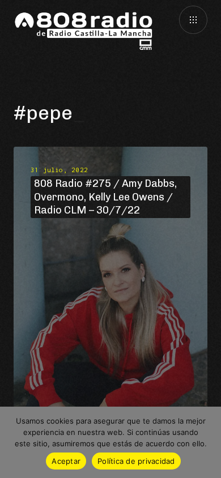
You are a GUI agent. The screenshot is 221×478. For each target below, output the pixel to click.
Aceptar (66, 461)
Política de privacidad (136, 461)
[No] (206, 442)
